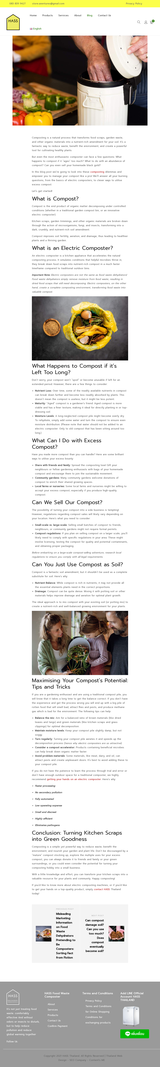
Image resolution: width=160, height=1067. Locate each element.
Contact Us (104, 15)
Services (63, 15)
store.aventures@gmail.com (48, 3)
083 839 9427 (17, 3)
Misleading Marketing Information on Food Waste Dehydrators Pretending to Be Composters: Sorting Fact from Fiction (65, 936)
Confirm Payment (58, 1026)
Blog (89, 15)
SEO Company (78, 1060)
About (77, 15)
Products (47, 15)
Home (33, 15)
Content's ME (97, 1060)
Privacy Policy (134, 3)
